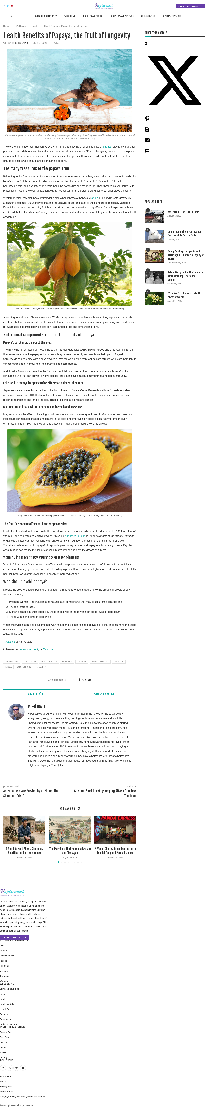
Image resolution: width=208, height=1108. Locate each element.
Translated (9, 641)
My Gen (3, 1052)
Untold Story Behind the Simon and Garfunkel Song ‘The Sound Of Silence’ (185, 276)
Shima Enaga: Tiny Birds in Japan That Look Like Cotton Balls (184, 233)
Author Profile (35, 693)
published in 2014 (75, 536)
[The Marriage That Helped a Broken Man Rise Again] (70, 830)
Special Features (172, 16)
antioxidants (11, 661)
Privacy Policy (7, 1086)
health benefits (49, 661)
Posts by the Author (103, 693)
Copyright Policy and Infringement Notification (22, 1096)
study (94, 198)
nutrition (119, 661)
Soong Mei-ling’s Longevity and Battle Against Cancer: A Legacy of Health (185, 255)
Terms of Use (6, 1091)
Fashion (3, 961)
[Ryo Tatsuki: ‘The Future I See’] (154, 216)
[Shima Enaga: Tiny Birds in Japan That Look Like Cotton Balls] (154, 236)
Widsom (4, 981)
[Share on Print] (147, 131)
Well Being (70, 16)
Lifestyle (4, 971)
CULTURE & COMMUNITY (14, 940)
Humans (4, 1047)
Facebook (33, 649)
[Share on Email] (147, 141)
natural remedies (100, 661)
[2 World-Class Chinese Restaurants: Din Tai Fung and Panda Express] (115, 830)
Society (3, 1057)
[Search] (11, 16)
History (3, 1042)
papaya (107, 146)
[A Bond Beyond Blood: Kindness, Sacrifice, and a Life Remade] (24, 830)
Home (6, 26)
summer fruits (24, 667)
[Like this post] (76, 679)
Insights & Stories (92, 16)
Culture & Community (45, 16)
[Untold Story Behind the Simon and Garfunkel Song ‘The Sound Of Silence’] (154, 277)
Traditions (5, 976)
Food (2, 994)
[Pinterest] (12, 6)
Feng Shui (4, 966)
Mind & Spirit (6, 1009)
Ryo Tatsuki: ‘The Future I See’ (183, 212)
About (3, 1081)
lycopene (82, 661)
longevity (67, 661)
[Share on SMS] (147, 152)
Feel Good (5, 1037)
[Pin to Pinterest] (86, 679)
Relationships (6, 1019)
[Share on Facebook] (79, 679)
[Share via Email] (89, 679)
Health (35, 26)
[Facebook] (4, 6)
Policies (5, 1076)
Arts (2, 945)
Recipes (4, 1014)
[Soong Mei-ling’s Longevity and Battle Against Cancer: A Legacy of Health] (154, 256)
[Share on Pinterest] (147, 120)
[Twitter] (7, 6)
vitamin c (41, 667)
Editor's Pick (6, 1032)
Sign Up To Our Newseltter (190, 6)
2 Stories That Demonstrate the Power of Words (184, 295)
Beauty (3, 950)
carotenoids (30, 661)
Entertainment (7, 956)
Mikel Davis (21, 42)
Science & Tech (148, 16)
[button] (7, 839)
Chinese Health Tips (9, 989)
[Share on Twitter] (82, 679)
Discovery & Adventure (121, 16)
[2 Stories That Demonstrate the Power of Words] (154, 298)
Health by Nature (8, 1004)
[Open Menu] (4, 16)
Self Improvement (9, 1024)
